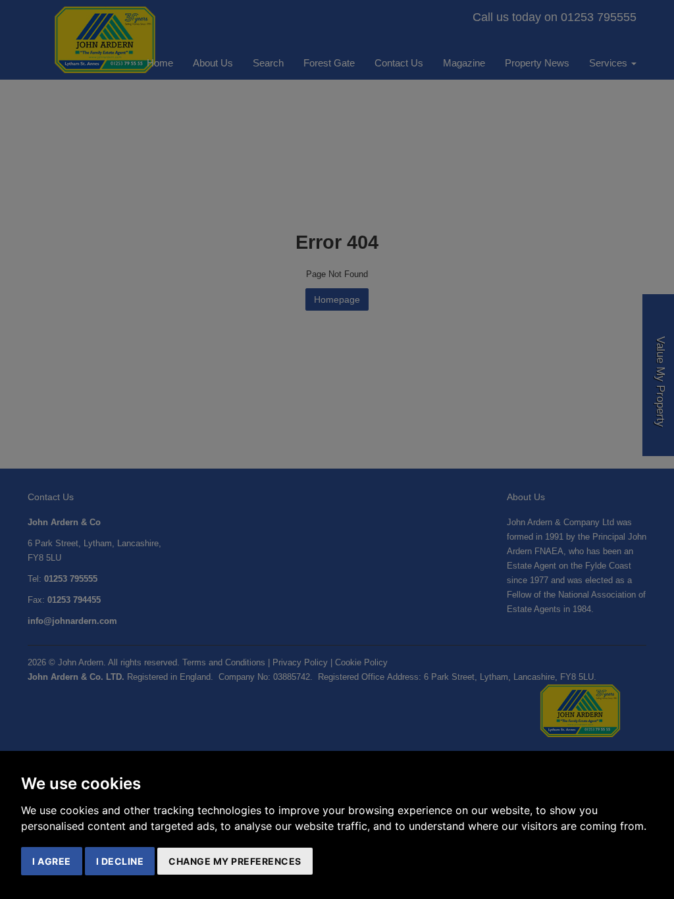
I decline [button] (120, 861)
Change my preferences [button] (234, 861)
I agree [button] (51, 861)
